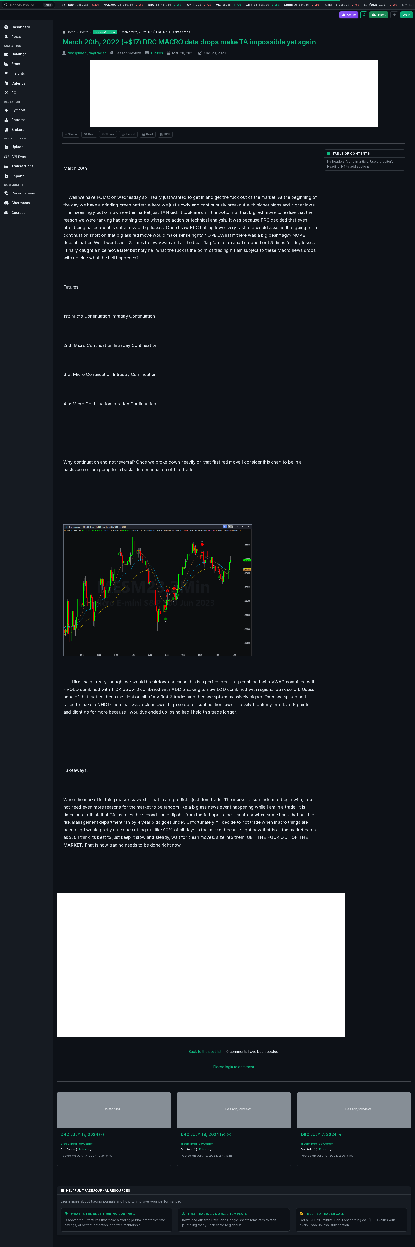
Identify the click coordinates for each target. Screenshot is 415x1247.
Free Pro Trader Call (324, 1214)
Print (149, 134)
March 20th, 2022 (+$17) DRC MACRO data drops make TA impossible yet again (189, 42)
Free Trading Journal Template (217, 1214)
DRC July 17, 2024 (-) (82, 1134)
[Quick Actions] (394, 14)
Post (91, 134)
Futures (157, 53)
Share (72, 134)
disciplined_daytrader (86, 53)
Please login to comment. (234, 1067)
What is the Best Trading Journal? (103, 1214)
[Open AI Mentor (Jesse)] (363, 14)
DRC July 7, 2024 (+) (322, 1134)
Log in (407, 14)
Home (71, 32)
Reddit (130, 134)
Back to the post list (205, 1051)
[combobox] (28, 4)
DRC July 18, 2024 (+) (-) (206, 1134)
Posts (84, 32)
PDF (167, 134)
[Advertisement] (234, 93)
